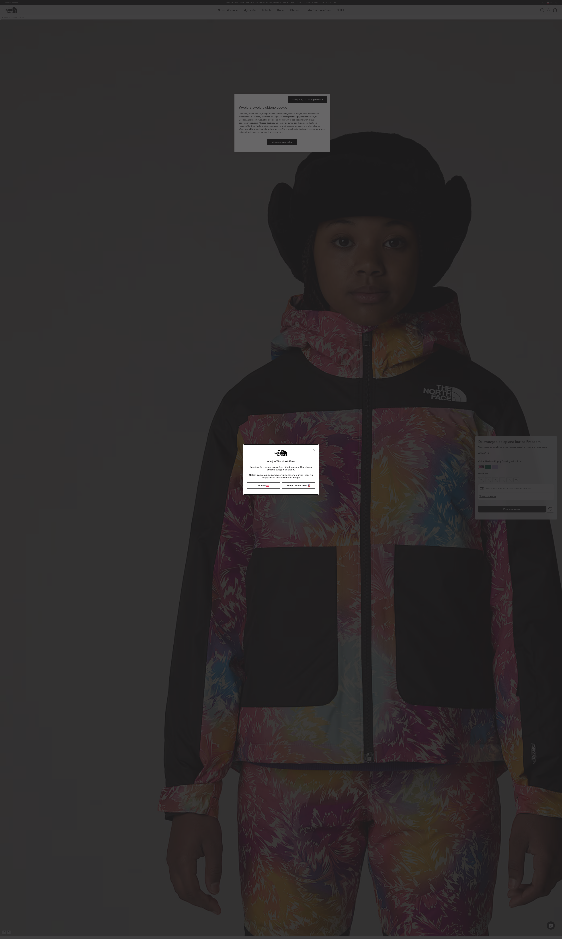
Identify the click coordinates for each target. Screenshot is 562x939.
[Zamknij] (313, 450)
